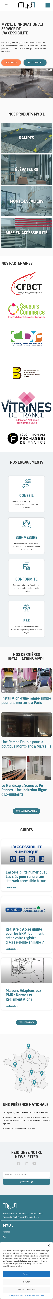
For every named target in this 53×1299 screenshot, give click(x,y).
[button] (48, 1245)
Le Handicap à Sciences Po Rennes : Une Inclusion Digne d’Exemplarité (24, 790)
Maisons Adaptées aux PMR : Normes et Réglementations (23, 995)
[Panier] (48, 5)
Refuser (26, 1282)
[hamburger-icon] (6, 5)
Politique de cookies (16, 1295)
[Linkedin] (26, 1163)
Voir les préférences (26, 1290)
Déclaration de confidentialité (34, 1295)
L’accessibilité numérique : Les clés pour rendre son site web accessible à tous (26, 876)
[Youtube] (34, 1163)
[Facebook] (18, 1163)
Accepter (26, 1274)
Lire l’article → (12, 888)
